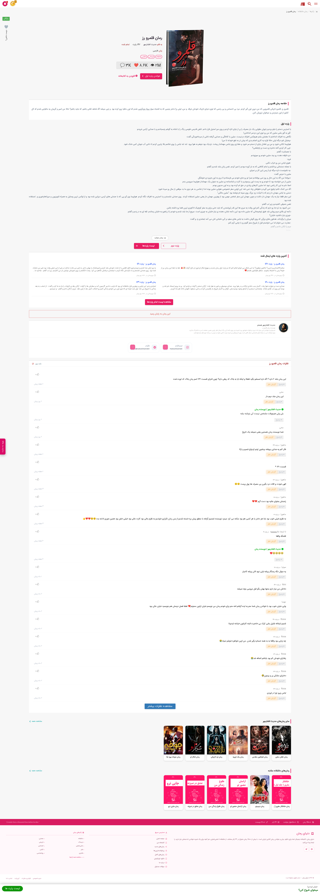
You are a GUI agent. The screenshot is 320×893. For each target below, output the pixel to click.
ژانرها (312, 11)
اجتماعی (40, 846)
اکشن (41, 849)
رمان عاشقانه (303, 11)
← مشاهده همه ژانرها (76, 857)
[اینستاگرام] (312, 849)
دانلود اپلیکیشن (159, 858)
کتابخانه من (160, 842)
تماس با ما (9, 878)
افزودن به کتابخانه (127, 76)
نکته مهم (38, 363)
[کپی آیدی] (165, 347)
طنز (82, 849)
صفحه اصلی (160, 838)
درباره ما (161, 862)
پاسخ (281, 384)
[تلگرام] (306, 849)
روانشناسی (40, 853)
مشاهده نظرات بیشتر (160, 706)
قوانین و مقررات (26, 878)
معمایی (41, 838)
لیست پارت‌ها (148, 246)
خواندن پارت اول (152, 76)
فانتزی (81, 853)
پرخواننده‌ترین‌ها (159, 850)
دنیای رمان (305, 878)
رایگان (6, 18)
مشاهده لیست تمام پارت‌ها (159, 302)
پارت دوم (175, 246)
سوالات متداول (159, 866)
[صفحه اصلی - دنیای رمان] (317, 11)
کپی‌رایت (16, 878)
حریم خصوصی (37, 878)
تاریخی (41, 842)
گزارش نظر (272, 384)
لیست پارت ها (12, 889)
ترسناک (80, 842)
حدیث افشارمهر (149, 44)
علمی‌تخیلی (79, 846)
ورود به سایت (2, 446)
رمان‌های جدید (159, 846)
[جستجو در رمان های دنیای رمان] (309, 5)
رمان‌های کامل (159, 854)
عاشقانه (80, 838)
